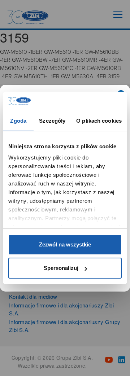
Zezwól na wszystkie (65, 244)
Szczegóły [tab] (52, 121)
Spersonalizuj (61, 268)
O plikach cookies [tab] (99, 121)
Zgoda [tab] (18, 121)
